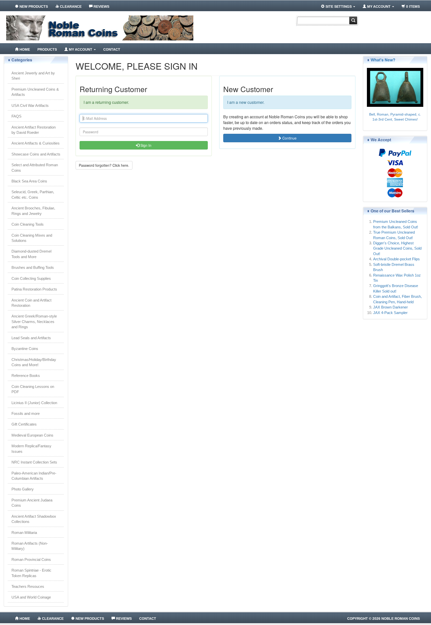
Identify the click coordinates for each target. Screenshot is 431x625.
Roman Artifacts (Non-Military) (29, 546)
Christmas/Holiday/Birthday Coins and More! (33, 362)
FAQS (16, 116)
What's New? (383, 60)
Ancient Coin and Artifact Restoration (31, 303)
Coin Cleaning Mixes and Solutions (31, 238)
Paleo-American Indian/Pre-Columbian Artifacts (33, 475)
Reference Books (25, 375)
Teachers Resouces (27, 586)
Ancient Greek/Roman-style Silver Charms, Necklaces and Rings (34, 321)
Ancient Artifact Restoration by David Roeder (33, 130)
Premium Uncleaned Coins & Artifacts (35, 92)
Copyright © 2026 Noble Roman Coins (383, 619)
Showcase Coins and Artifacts (35, 154)
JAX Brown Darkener (390, 307)
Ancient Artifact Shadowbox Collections (33, 519)
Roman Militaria (24, 532)
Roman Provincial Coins (31, 559)
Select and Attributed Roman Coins (34, 167)
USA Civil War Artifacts (30, 105)
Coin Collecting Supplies (31, 278)
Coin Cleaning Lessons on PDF (32, 389)
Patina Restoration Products (34, 289)
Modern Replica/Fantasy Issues (31, 448)
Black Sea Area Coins (29, 181)
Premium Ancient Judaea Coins (31, 502)
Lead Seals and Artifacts (31, 338)
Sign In (145, 145)
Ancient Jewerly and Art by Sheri (33, 75)
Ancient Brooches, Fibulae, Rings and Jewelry (33, 210)
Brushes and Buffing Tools (32, 267)
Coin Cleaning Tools (27, 224)
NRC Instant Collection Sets (34, 462)
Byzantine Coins (24, 348)
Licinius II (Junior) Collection (34, 403)
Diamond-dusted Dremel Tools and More (31, 254)
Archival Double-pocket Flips (396, 259)
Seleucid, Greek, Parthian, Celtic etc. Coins (32, 194)
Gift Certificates (24, 424)
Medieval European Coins (32, 435)
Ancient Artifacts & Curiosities (35, 143)
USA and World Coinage (31, 597)
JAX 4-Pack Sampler (390, 313)
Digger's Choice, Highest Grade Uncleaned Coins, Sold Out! (397, 248)
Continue (289, 138)
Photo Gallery (22, 489)
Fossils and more (25, 413)
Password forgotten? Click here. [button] (104, 165)
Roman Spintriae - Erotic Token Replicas (31, 573)
